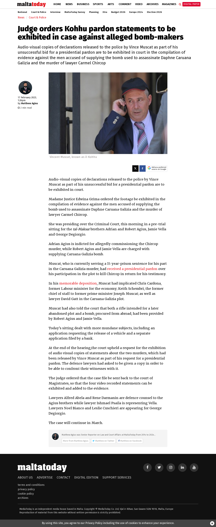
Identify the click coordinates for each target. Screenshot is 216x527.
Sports (98, 4)
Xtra (105, 12)
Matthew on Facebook (131, 441)
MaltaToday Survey (74, 12)
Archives (153, 4)
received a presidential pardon (132, 269)
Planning (94, 12)
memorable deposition (78, 283)
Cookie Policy (26, 493)
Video (139, 4)
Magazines (169, 4)
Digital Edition (86, 477)
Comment (125, 4)
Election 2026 (154, 12)
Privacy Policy (26, 489)
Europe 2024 (136, 12)
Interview (55, 12)
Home (57, 4)
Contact (63, 477)
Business (83, 4)
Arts (111, 4)
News (69, 4)
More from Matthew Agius (75, 441)
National (22, 12)
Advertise (45, 477)
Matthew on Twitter (104, 441)
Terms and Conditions (31, 484)
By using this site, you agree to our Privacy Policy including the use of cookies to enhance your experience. (108, 523)
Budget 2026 (118, 12)
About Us (25, 477)
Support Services (116, 477)
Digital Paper (191, 4)
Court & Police (38, 12)
